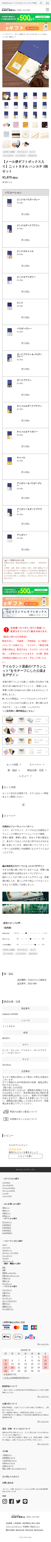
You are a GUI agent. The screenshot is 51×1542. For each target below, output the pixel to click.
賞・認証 (12, 770)
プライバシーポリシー (14, 1526)
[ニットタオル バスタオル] (25, 716)
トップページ (7, 34)
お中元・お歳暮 (9, 152)
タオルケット (7, 1250)
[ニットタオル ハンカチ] (25, 748)
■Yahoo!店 (29, 1530)
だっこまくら (7, 1256)
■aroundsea (38, 1530)
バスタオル (6, 1183)
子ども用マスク (8, 1309)
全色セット (6, 1216)
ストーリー (35, 764)
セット (32, 152)
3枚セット (6, 1208)
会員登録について (8, 1458)
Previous (3, 63)
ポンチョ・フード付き (10, 1253)
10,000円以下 (7, 1233)
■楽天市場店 (10, 1530)
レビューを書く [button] (25, 1156)
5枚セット (6, 1210)
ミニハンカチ (7, 1196)
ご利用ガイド (7, 1455)
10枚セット (6, 1213)
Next (47, 63)
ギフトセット (22, 152)
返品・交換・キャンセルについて (14, 1469)
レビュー (24, 776)
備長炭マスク (7, 1306)
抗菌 (3, 1270)
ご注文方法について (9, 1460)
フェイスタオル (8, 1185)
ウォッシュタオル (8, 1191)
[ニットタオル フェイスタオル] (25, 727)
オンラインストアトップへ (25, 1169)
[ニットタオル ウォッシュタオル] (25, 737)
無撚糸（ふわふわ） (9, 1273)
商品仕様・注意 (35, 770)
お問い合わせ (8, 1483)
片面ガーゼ (6, 1278)
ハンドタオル (20, 155)
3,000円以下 (6, 1225)
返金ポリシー (35, 1526)
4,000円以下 (6, 1228)
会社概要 (9, 1523)
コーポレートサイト (10, 1476)
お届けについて (8, 1466)
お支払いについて (8, 1463)
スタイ (4, 1245)
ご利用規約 (17, 1523)
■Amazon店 (20, 1530)
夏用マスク (6, 1304)
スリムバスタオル (8, 1188)
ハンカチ (5, 1193)
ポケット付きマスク (9, 1301)
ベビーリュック (8, 1261)
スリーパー (6, 1247)
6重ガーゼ (6, 1281)
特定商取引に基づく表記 (31, 1523)
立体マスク (6, 1293)
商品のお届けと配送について (23, 1111)
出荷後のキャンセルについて (23, 1119)
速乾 (3, 1267)
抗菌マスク (6, 1295)
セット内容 (12, 764)
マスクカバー (7, 1290)
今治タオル (32, 155)
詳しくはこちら (43, 1344)
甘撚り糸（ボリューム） (11, 1276)
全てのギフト (7, 1222)
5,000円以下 (6, 1230)
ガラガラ (5, 1258)
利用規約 (26, 1526)
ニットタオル (8, 155)
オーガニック (7, 1284)
